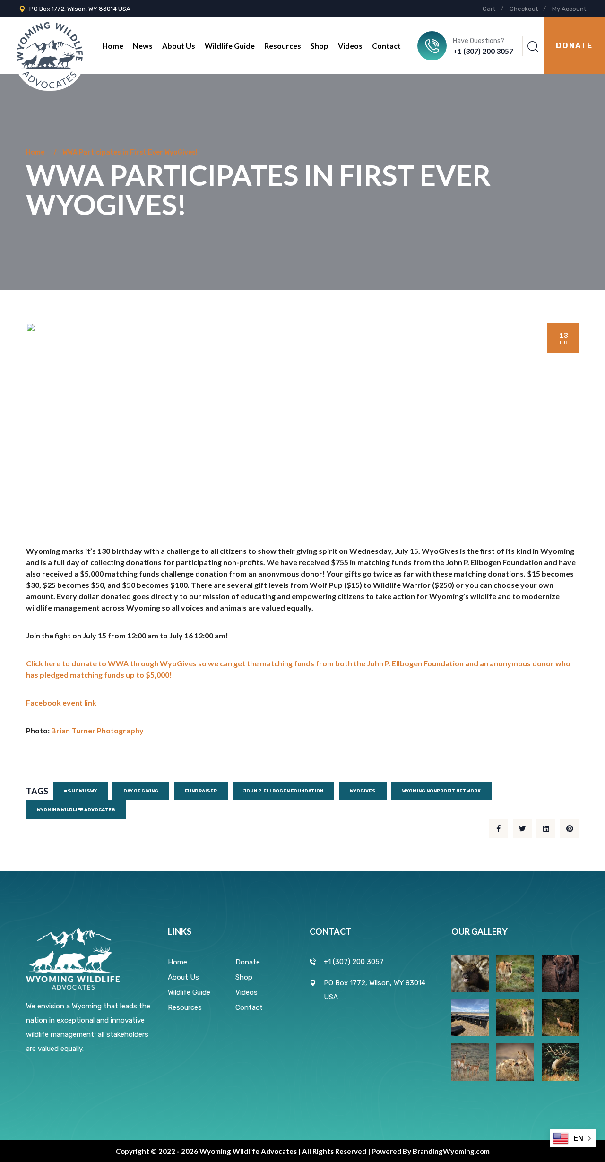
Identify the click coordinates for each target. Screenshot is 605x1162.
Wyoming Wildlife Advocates (76, 810)
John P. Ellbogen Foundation (283, 791)
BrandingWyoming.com (451, 1151)
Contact (386, 45)
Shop (319, 45)
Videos (350, 45)
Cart (489, 8)
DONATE (574, 45)
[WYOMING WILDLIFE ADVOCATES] (49, 45)
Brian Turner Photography (97, 730)
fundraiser (201, 791)
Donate (247, 962)
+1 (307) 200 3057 (483, 50)
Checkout (524, 8)
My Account (569, 8)
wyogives (363, 791)
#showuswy (80, 791)
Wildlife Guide (230, 45)
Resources (282, 45)
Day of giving (140, 791)
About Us (178, 45)
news (143, 45)
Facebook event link (61, 702)
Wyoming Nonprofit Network (441, 791)
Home (112, 45)
